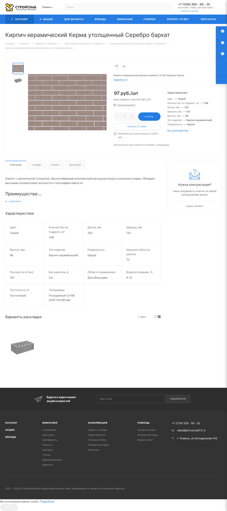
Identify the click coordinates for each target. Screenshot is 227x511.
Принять (9, 507)
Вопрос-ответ (145, 439)
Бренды (10, 437)
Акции (10, 429)
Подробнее (47, 501)
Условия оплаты (97, 439)
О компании (49, 429)
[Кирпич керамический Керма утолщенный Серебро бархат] (22, 347)
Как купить (48, 434)
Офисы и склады (97, 429)
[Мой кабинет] (220, 8)
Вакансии (47, 464)
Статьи (46, 454)
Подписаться (178, 399)
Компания (49, 422)
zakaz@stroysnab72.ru (191, 430)
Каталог (11, 422)
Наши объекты (96, 434)
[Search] (168, 7)
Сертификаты (50, 439)
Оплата (55, 165)
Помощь (143, 422)
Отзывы (36, 165)
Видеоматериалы (52, 459)
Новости (47, 444)
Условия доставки (98, 444)
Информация (97, 422)
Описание (16, 165)
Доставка (75, 165)
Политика (93, 449)
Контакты (47, 449)
